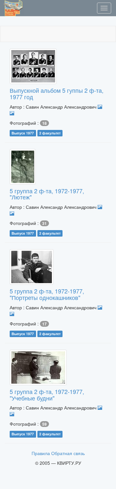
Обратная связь (68, 453)
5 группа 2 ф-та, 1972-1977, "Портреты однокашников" (47, 294)
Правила (41, 453)
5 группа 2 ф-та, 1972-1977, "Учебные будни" (47, 394)
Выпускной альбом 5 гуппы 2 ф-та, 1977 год (56, 93)
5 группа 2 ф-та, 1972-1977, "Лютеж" (47, 193)
